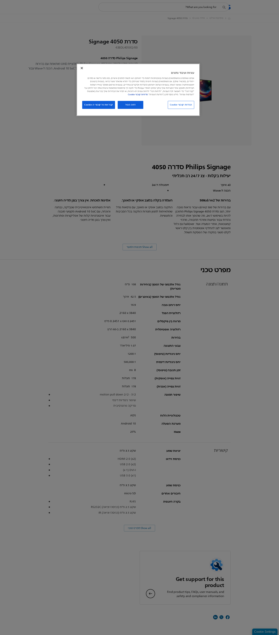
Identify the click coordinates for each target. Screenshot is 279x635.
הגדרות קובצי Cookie (181, 105)
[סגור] (82, 68)
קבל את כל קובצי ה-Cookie (98, 105)
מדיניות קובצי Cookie (138, 94)
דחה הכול (130, 105)
